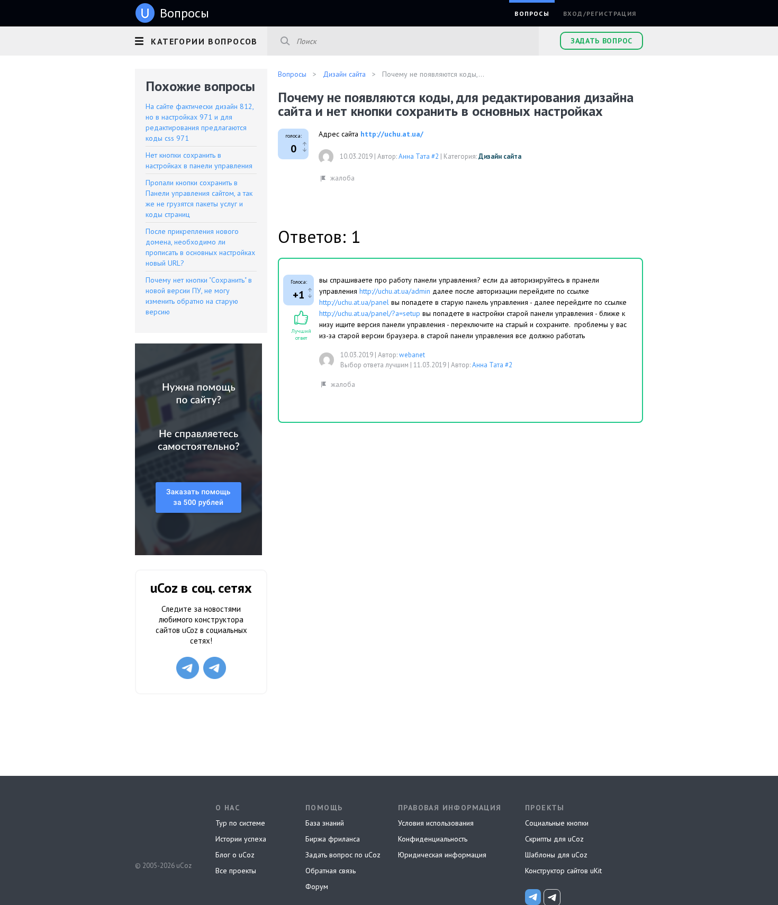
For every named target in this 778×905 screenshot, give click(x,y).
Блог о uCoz (235, 854)
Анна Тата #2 (419, 156)
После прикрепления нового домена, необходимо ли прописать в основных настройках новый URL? (200, 247)
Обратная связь (330, 870)
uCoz (163, 826)
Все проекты (235, 870)
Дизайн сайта (499, 156)
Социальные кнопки (557, 823)
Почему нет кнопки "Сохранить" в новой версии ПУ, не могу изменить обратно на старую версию (199, 295)
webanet (412, 354)
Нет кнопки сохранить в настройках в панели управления (199, 160)
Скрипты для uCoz (554, 839)
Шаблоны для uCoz (556, 854)
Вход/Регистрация (599, 13)
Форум (316, 886)
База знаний (324, 823)
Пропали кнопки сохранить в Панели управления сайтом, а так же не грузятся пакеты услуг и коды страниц (199, 198)
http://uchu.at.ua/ (391, 134)
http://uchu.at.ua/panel (354, 302)
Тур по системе (240, 823)
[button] (201, 39)
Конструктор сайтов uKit (563, 870)
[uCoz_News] (533, 897)
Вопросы (531, 13)
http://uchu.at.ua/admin (394, 291)
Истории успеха (240, 839)
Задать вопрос (601, 41)
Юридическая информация (442, 854)
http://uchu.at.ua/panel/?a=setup (369, 313)
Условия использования (436, 823)
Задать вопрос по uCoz (343, 854)
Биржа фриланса (332, 839)
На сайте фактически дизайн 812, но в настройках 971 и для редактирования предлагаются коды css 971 (200, 122)
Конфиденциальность (432, 839)
